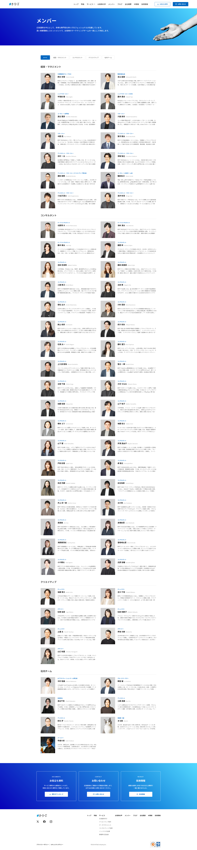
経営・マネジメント (59, 57)
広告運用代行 (103, 819)
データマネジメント (105, 825)
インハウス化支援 (104, 831)
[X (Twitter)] (38, 822)
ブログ (119, 4)
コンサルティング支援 (106, 828)
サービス (102, 815)
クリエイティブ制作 (105, 822)
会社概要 (128, 4)
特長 (82, 4)
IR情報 (136, 4)
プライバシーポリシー (43, 844)
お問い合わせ (182, 4)
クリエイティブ (94, 57)
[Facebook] (44, 822)
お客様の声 (102, 4)
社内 (108, 57)
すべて (45, 57)
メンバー (111, 4)
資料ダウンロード (57, 794)
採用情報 (144, 4)
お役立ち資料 (164, 4)
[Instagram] (51, 822)
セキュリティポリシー (57, 844)
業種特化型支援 (104, 834)
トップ (76, 4)
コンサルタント (77, 57)
